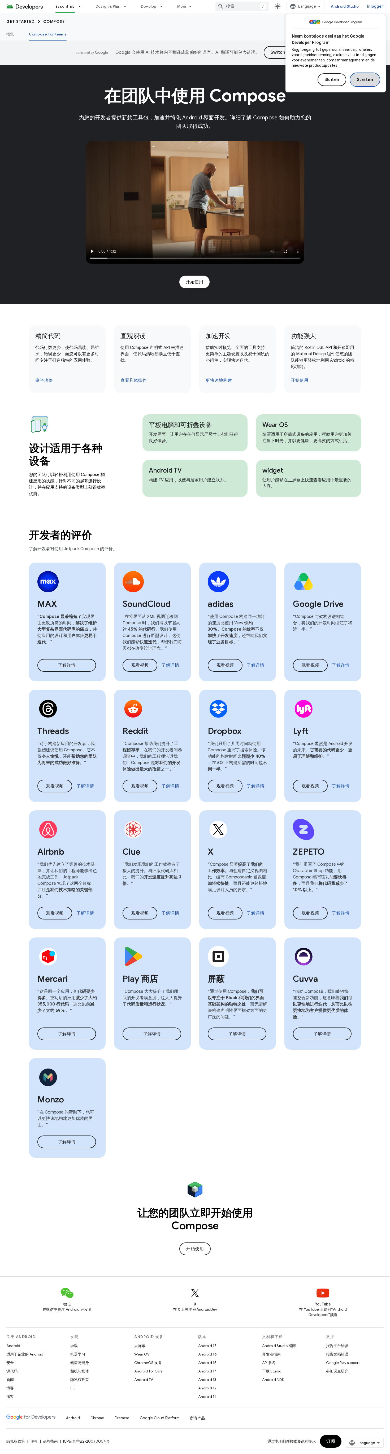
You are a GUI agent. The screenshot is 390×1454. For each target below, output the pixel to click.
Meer (182, 6)
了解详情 (67, 665)
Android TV (165, 470)
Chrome (97, 1418)
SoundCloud (147, 604)
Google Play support (343, 1362)
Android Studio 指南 (279, 1345)
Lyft (300, 731)
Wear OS (275, 425)
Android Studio (345, 6)
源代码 (12, 1371)
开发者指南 (271, 1354)
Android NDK (273, 1379)
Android (13, 1345)
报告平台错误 (337, 1345)
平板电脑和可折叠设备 (180, 425)
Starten (365, 79)
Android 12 (207, 1388)
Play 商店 (140, 978)
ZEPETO (308, 851)
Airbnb (50, 851)
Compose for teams (48, 34)
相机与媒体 (79, 1371)
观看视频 (140, 665)
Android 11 (207, 1396)
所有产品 (197, 1418)
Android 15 (207, 1362)
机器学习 (77, 1354)
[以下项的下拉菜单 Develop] (164, 6)
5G (73, 1388)
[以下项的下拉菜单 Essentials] (82, 6)
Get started (20, 21)
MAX (47, 604)
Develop (149, 6)
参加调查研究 (337, 1371)
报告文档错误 (337, 1354)
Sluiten (331, 79)
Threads (53, 731)
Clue (131, 851)
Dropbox (224, 731)
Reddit (136, 731)
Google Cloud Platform (159, 1418)
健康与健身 (79, 1362)
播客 (10, 1396)
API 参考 (269, 1362)
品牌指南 (50, 1441)
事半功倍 (44, 380)
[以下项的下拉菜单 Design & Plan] (127, 6)
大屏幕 (139, 1345)
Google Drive (318, 604)
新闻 (10, 1379)
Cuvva (305, 978)
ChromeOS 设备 (148, 1362)
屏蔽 (216, 978)
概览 (10, 34)
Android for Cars (148, 1371)
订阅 (330, 1441)
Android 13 (207, 1379)
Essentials (65, 6)
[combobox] (241, 6)
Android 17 (207, 1345)
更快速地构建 (219, 380)
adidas (220, 604)
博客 (10, 1388)
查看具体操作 (133, 380)
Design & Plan (108, 6)
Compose (54, 21)
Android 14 (207, 1371)
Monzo (50, 1099)
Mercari (52, 978)
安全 (10, 1362)
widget (272, 470)
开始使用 (194, 282)
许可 (34, 1441)
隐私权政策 (79, 1379)
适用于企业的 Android (24, 1354)
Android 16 (207, 1354)
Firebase (122, 1418)
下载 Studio (271, 1371)
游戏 (74, 1345)
